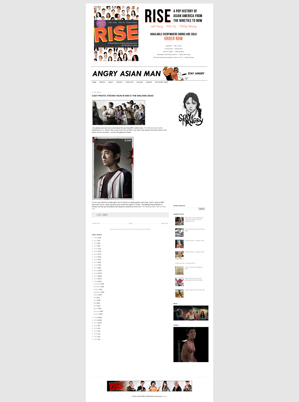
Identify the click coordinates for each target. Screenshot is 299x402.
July (95, 297)
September (97, 292)
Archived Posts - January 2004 (194, 240)
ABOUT (110, 82)
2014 (96, 270)
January (96, 314)
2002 (96, 336)
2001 (96, 339)
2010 (96, 281)
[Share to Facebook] (104, 215)
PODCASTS (129, 82)
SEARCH (102, 82)
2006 (96, 326)
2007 (96, 323)
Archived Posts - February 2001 (185, 263)
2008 (96, 320)
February (97, 311)
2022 (96, 249)
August (96, 295)
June (95, 300)
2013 (96, 273)
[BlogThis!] (100, 215)
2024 (96, 243)
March (96, 308)
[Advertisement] (190, 166)
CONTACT (119, 82)
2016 (96, 265)
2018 (96, 259)
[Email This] (97, 215)
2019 (96, 257)
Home (131, 223)
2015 (96, 268)
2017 (96, 262)
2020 (96, 254)
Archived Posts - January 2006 (194, 252)
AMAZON (142, 229)
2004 (96, 331)
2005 (96, 328)
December (97, 284)
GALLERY (140, 82)
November (97, 286)
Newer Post (96, 223)
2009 (96, 317)
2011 (96, 279)
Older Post (164, 223)
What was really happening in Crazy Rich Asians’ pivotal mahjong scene (194, 219)
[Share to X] (102, 215)
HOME (94, 82)
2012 (96, 276)
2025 (96, 240)
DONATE (149, 82)
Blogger (164, 396)
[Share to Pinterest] (106, 215)
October (96, 289)
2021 (96, 251)
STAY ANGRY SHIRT (161, 82)
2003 (96, 334)
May (95, 303)
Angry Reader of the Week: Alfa (195, 290)
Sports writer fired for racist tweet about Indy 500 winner (194, 279)
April (95, 306)
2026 (96, 238)
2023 (96, 246)
